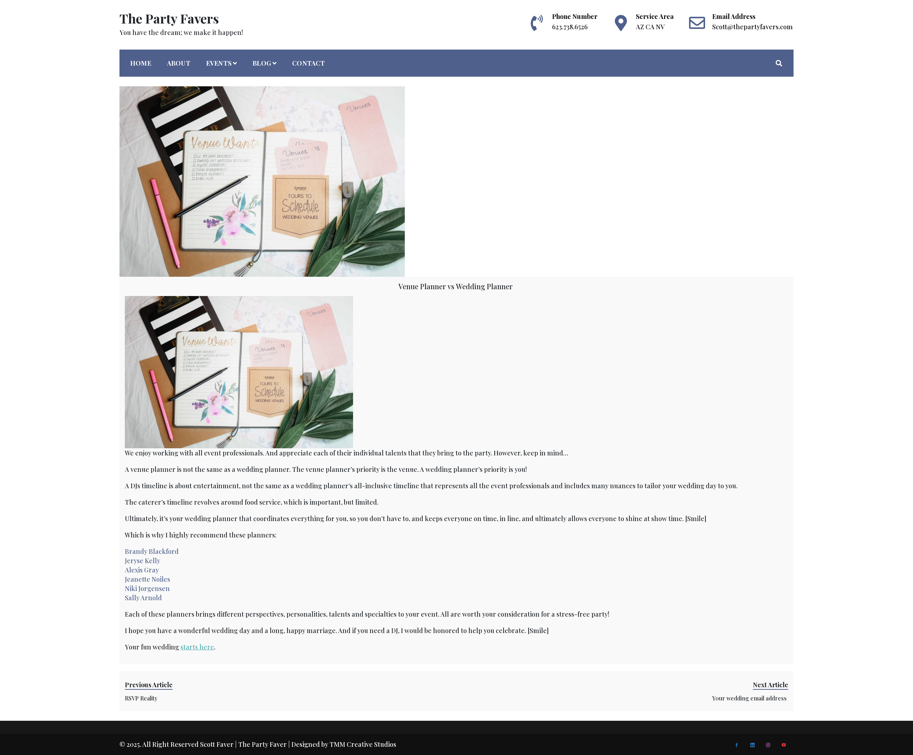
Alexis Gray (142, 570)
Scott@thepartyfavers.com (752, 26)
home (140, 63)
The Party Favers (169, 18)
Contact (308, 63)
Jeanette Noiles (147, 579)
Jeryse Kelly (142, 560)
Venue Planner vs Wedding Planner (456, 286)
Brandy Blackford (152, 551)
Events (218, 63)
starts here (197, 647)
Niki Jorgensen (147, 588)
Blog (262, 63)
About (178, 63)
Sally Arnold (143, 597)
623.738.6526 (570, 26)
